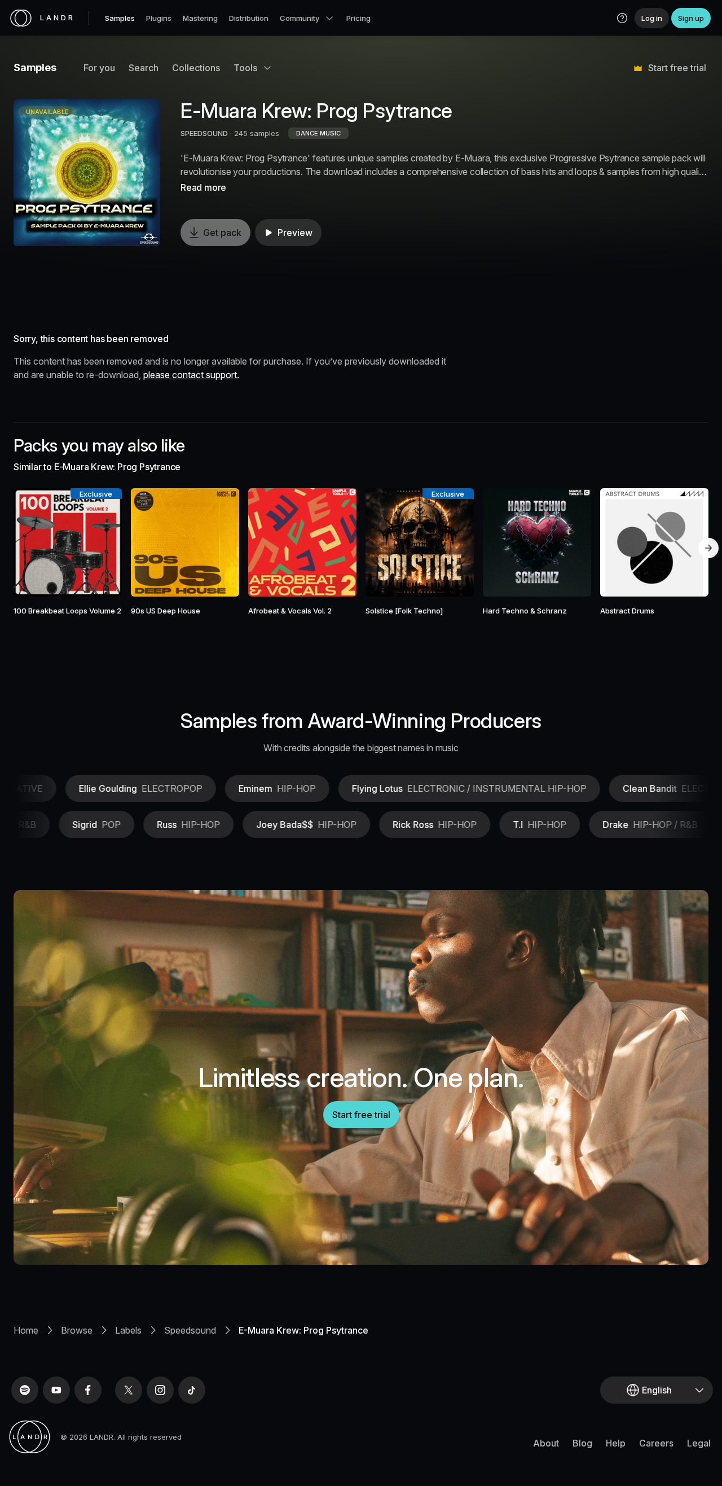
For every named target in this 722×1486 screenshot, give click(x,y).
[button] (622, 18)
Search (144, 67)
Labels (128, 1330)
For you (99, 67)
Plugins (158, 18)
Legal (699, 1443)
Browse (77, 1330)
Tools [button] (245, 67)
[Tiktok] (191, 1390)
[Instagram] (160, 1390)
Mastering (200, 18)
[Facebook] (88, 1390)
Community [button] (299, 18)
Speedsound (190, 1330)
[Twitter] (128, 1390)
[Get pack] (100, 542)
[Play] (87, 173)
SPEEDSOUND (204, 133)
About (546, 1443)
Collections (196, 67)
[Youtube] (56, 1390)
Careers (656, 1443)
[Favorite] (35, 542)
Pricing (358, 18)
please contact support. (191, 374)
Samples (120, 18)
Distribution (248, 18)
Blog (582, 1443)
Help (616, 1443)
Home (26, 1330)
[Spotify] (24, 1390)
